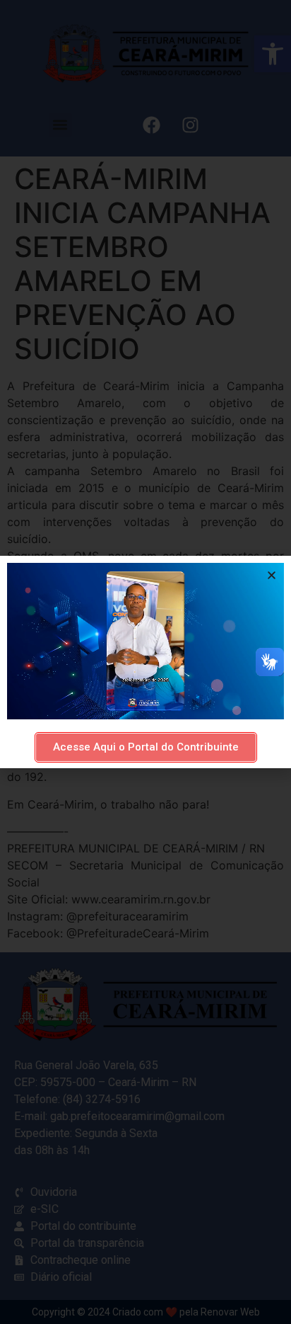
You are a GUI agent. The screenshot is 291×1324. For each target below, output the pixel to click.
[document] (145, 662)
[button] (271, 575)
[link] (146, 747)
